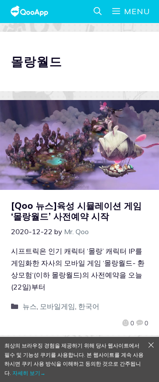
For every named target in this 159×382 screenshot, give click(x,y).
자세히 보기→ (28, 373)
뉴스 (30, 306)
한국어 (88, 306)
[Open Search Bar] (97, 11)
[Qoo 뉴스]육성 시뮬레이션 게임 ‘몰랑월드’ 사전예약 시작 (76, 211)
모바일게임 (57, 306)
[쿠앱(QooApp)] (29, 11)
